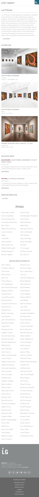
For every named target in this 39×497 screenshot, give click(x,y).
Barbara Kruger (7, 436)
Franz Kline (5, 423)
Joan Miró (23, 307)
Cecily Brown (6, 307)
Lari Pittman (24, 349)
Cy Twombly (24, 420)
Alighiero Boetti (7, 291)
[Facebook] (13, 472)
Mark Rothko (25, 378)
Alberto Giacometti (8, 362)
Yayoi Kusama (6, 439)
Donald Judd (6, 410)
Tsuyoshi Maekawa (27, 278)
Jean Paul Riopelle (27, 374)
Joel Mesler (24, 300)
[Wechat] (21, 472)
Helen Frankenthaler (9, 355)
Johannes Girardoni (8, 368)
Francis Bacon (6, 281)
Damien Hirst (6, 397)
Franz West (24, 429)
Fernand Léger (25, 268)
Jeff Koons (5, 426)
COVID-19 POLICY (19, 494)
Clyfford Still (24, 403)
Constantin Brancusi (9, 304)
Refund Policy (19, 487)
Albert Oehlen (25, 336)
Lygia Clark (5, 326)
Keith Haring (6, 394)
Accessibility (19, 492)
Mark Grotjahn (6, 384)
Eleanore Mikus (25, 304)
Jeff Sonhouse (25, 400)
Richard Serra (25, 394)
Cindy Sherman (26, 397)
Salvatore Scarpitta (27, 387)
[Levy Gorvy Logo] (5, 454)
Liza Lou (23, 274)
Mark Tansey (24, 410)
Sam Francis (6, 352)
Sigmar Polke (25, 352)
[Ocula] (29, 472)
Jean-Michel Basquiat (9, 287)
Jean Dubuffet (6, 349)
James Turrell (25, 416)
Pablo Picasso (25, 345)
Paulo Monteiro (26, 320)
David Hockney (7, 400)
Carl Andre (5, 271)
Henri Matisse (25, 294)
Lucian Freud (6, 358)
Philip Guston (6, 387)
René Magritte (25, 281)
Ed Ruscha (24, 381)
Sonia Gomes (6, 371)
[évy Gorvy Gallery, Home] (8, 2)
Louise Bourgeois (7, 297)
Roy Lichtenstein (26, 271)
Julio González (6, 374)
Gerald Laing (25, 265)
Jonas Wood (24, 432)
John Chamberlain (8, 320)
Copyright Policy (19, 482)
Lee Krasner (5, 432)
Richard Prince (25, 358)
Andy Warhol (25, 423)
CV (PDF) (5, 198)
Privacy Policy (19, 485)
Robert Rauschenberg (28, 362)
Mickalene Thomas (27, 413)
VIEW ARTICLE (5, 171)
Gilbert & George (7, 365)
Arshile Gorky (6, 378)
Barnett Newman (26, 332)
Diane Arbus (5, 274)
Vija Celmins (6, 316)
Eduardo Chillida (7, 323)
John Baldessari (7, 284)
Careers (19, 489)
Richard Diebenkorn (8, 342)
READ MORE (6, 38)
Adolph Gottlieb (7, 381)
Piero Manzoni (25, 284)
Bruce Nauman (25, 329)
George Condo (7, 329)
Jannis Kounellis (7, 429)
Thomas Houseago (8, 403)
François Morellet (26, 326)
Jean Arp (4, 278)
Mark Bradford (6, 300)
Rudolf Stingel (25, 407)
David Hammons (7, 391)
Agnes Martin (25, 291)
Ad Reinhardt (25, 368)
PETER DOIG (6, 345)
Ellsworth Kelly (6, 413)
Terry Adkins (5, 265)
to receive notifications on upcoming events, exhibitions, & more (14, 465)
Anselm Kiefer (6, 416)
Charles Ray (24, 365)
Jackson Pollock (26, 355)
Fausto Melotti (25, 297)
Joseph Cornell (6, 332)
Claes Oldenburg (26, 339)
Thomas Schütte (26, 391)
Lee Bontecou (6, 294)
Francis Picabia (25, 342)
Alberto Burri (6, 310)
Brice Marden (25, 287)
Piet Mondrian (25, 316)
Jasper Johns (6, 407)
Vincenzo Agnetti (7, 268)
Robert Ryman (25, 384)
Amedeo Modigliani (27, 313)
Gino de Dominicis (8, 336)
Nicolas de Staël (7, 339)
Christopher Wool (26, 436)
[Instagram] (9, 472)
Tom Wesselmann (26, 426)
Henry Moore (25, 323)
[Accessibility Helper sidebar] (37, 2)
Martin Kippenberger (9, 420)
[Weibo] (25, 472)
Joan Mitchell (25, 310)
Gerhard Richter (26, 371)
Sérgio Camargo (7, 313)
